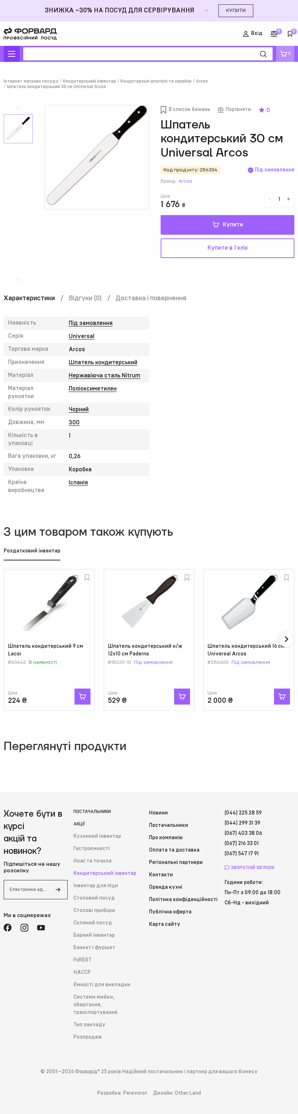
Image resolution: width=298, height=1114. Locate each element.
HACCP (82, 972)
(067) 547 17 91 (242, 853)
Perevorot (135, 1093)
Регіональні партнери (176, 862)
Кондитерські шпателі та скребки (156, 81)
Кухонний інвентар (97, 836)
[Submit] (58, 889)
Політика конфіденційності (183, 899)
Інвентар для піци (95, 885)
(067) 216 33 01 (242, 843)
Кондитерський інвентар (89, 81)
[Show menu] (12, 54)
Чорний (79, 409)
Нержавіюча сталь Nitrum (104, 375)
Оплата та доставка (174, 850)
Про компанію (166, 837)
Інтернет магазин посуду (31, 81)
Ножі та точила (92, 861)
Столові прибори (94, 910)
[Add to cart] (82, 697)
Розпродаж (87, 1037)
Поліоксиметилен (93, 389)
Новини (158, 813)
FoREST (82, 960)
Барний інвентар (94, 935)
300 (74, 422)
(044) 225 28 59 (243, 813)
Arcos (202, 81)
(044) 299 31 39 (242, 823)
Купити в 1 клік (228, 248)
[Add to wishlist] (87, 577)
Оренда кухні (165, 887)
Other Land (188, 1093)
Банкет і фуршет (94, 947)
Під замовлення (91, 323)
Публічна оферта (170, 912)
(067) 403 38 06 (243, 833)
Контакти (161, 874)
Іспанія (78, 482)
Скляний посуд (92, 922)
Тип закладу (89, 1024)
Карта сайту (164, 924)
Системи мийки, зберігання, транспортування (95, 1005)
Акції (79, 824)
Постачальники (92, 811)
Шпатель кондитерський (103, 362)
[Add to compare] (75, 577)
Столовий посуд (94, 898)
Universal (81, 336)
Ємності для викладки (101, 984)
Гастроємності (91, 848)
